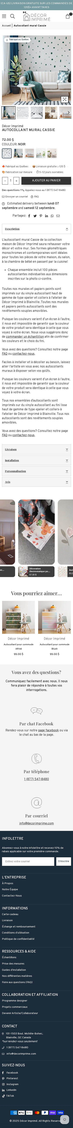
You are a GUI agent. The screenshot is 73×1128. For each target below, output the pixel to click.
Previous (5, 70)
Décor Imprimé (12, 126)
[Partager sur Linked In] (46, 216)
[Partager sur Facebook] (29, 216)
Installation (12, 460)
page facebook (48, 731)
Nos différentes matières (17, 976)
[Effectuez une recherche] (13, 16)
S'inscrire (63, 861)
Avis (7, 481)
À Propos (7, 883)
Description (12, 228)
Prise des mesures (13, 963)
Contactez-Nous (12, 895)
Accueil (6, 25)
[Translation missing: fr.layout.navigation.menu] (4, 16)
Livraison (11, 449)
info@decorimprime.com (36, 824)
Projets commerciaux (14, 1007)
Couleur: (14, 145)
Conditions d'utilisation (15, 932)
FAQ (36, 196)
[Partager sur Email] (58, 216)
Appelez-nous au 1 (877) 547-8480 (45, 190)
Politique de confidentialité (18, 939)
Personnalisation (15, 471)
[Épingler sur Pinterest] (41, 216)
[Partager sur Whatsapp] (52, 216)
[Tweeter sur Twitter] (35, 216)
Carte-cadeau (10, 914)
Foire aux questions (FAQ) (17, 982)
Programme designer (14, 1000)
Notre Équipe (10, 889)
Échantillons (9, 957)
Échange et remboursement (18, 926)
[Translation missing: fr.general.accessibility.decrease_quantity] (5, 181)
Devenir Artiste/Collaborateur (20, 1013)
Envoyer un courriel (16, 196)
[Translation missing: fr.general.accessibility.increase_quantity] (16, 181)
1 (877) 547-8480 (36, 779)
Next (68, 70)
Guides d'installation (14, 970)
